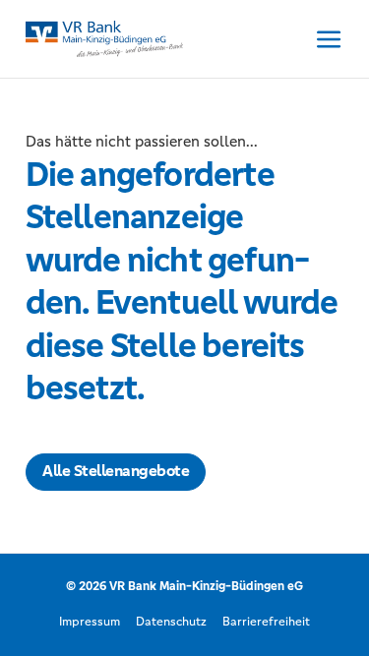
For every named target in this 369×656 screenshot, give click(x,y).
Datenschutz (171, 621)
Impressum (89, 621)
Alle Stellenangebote (115, 471)
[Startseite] (104, 37)
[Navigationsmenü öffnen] (329, 39)
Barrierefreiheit (266, 621)
